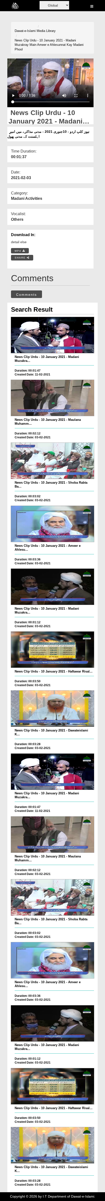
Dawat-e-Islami (25, 31)
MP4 (18, 251)
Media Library (46, 31)
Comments (26, 295)
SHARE (21, 257)
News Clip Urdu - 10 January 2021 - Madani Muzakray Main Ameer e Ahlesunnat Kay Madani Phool (49, 44)
